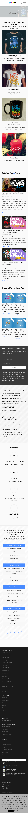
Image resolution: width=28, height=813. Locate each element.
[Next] (23, 218)
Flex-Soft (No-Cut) (6, 657)
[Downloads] (14, 508)
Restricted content (7, 749)
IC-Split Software (6, 720)
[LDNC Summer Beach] (14, 42)
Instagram (6, 787)
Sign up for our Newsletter (7, 792)
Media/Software (6, 700)
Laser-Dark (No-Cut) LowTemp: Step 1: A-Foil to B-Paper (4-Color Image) (7, 307)
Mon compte (5, 712)
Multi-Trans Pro (5, 667)
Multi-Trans (4, 665)
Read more (5, 213)
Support (4, 702)
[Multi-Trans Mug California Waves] (14, 109)
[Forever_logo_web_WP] (11, 3)
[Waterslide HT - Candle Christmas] (14, 144)
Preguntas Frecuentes (7, 686)
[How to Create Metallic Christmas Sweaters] (14, 185)
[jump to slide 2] (13, 13)
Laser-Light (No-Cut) (7, 660)
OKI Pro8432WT (6, 726)
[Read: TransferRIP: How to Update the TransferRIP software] (4, 774)
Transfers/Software (7, 678)
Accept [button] (11, 810)
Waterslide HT (5, 670)
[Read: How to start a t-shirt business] (4, 766)
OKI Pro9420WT (6, 729)
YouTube (6, 788)
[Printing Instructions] (14, 455)
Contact (4, 710)
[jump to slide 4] (15, 13)
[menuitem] (20, 3)
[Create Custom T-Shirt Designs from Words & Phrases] (14, 222)
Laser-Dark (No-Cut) (7, 652)
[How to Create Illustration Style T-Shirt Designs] (14, 254)
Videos (14, 478)
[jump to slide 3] (14, 13)
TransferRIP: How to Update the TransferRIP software (15, 773)
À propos (4, 697)
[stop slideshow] (18, 13)
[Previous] (4, 218)
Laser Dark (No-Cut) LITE (8, 655)
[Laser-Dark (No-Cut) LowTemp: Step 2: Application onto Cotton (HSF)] (20, 323)
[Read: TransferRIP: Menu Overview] (4, 770)
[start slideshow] (10, 13)
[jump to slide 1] (12, 13)
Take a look (15, 378)
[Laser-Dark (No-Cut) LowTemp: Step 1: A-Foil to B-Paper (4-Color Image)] (8, 298)
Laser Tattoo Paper (7, 662)
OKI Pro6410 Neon (6, 734)
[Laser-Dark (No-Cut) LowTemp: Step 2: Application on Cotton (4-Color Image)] (20, 298)
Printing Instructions (14, 462)
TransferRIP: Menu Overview (11, 769)
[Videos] (14, 472)
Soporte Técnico (6, 681)
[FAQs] (14, 489)
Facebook (6, 785)
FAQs (14, 495)
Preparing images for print (11, 761)
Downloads (14, 514)
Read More (17, 811)
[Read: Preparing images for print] (4, 762)
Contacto (4, 689)
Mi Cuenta (4, 691)
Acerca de (4, 676)
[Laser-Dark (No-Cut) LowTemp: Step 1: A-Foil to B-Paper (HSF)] (8, 323)
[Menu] (24, 3)
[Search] (20, 3)
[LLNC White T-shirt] (14, 75)
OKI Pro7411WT (5, 731)
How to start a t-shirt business (11, 765)
